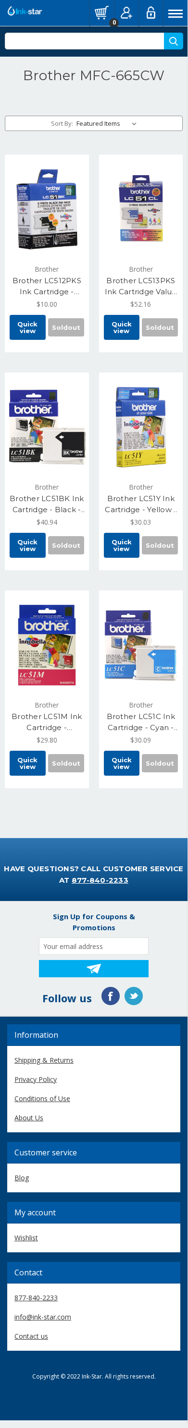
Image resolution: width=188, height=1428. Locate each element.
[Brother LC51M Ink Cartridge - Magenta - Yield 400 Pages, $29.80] (47, 645)
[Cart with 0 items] (102, 12)
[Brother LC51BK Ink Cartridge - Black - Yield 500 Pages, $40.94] (47, 427)
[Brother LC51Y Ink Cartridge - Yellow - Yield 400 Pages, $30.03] (141, 427)
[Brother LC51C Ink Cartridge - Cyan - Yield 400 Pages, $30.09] (141, 645)
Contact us (31, 1336)
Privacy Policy (35, 1079)
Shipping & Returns (44, 1060)
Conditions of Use (42, 1098)
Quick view (27, 327)
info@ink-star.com (42, 1316)
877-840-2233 (100, 880)
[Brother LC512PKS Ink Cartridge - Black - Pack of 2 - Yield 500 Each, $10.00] (47, 209)
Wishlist (26, 1237)
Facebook (110, 996)
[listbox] (108, 123)
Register (126, 12)
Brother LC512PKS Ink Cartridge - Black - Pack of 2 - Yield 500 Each (47, 286)
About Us (28, 1117)
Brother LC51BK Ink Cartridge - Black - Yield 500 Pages (47, 504)
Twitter (134, 996)
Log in (151, 12)
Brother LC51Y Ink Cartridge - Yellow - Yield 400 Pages (140, 504)
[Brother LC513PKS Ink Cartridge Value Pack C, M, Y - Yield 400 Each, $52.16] (141, 209)
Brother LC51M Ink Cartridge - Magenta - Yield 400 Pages (47, 722)
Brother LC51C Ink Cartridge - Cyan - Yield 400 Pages (141, 722)
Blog (21, 1177)
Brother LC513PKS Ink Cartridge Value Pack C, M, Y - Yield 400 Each (141, 286)
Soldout (66, 327)
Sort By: (62, 123)
